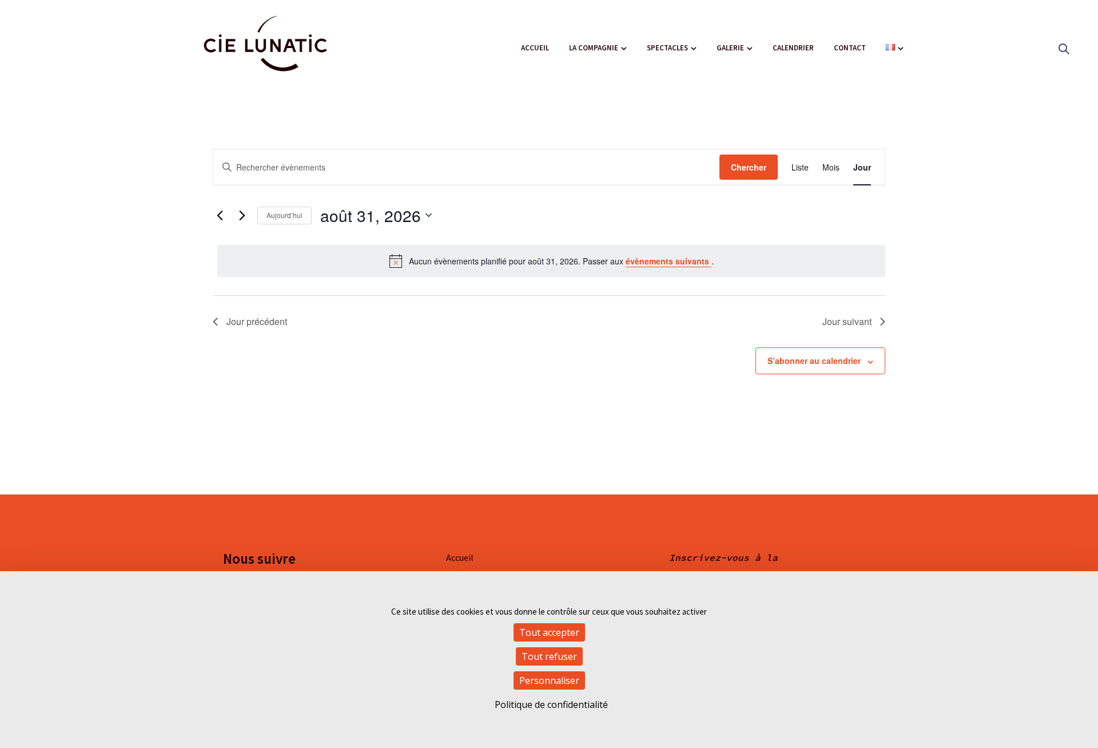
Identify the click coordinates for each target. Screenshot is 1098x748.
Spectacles (667, 48)
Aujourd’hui (284, 215)
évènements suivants (668, 261)
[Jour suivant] (242, 215)
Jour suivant (847, 321)
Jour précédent (256, 321)
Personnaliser (549, 680)
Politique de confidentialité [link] (551, 704)
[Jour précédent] (219, 215)
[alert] (551, 261)
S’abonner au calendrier (814, 360)
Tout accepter (549, 632)
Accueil (535, 48)
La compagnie (593, 48)
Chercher (748, 167)
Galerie (730, 48)
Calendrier (793, 48)
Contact (850, 48)
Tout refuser (549, 656)
